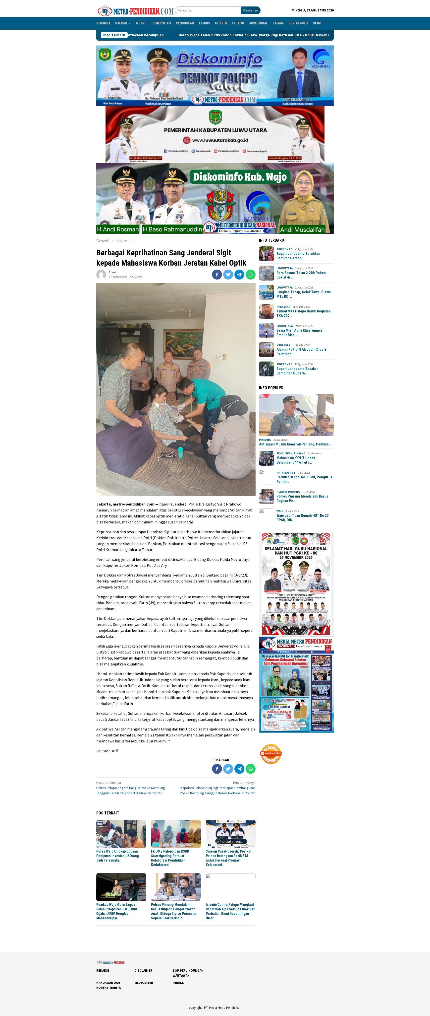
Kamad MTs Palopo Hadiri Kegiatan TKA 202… (303, 313)
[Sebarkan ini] (217, 275)
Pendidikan (284, 453)
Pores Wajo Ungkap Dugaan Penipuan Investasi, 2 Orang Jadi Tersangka (117, 855)
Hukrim (281, 492)
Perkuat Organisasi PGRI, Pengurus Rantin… (304, 479)
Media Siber (143, 983)
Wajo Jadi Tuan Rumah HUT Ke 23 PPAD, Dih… (302, 517)
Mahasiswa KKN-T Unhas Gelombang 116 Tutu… (295, 460)
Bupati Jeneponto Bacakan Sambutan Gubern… (297, 370)
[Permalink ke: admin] (101, 274)
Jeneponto (284, 249)
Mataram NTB (285, 472)
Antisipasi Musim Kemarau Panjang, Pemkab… (295, 444)
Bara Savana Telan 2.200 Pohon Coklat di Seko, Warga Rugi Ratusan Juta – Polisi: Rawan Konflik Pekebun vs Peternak (201, 35)
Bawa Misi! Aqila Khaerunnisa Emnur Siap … (299, 332)
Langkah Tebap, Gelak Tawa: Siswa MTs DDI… (303, 294)
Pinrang (265, 439)
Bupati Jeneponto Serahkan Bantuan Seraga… (298, 255)
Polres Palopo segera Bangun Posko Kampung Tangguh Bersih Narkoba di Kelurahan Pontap (130, 787)
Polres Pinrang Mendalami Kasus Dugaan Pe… (302, 498)
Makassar (283, 306)
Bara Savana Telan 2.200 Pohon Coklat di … (301, 275)
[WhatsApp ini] (251, 275)
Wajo (279, 511)
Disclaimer (143, 970)
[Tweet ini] (228, 275)
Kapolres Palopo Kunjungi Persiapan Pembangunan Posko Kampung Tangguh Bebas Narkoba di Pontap (218, 787)
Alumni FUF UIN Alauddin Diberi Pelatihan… (301, 351)
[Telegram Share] (239, 275)
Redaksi (102, 970)
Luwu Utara (284, 268)
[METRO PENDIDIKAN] (135, 10)
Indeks (178, 983)
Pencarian (250, 10)
